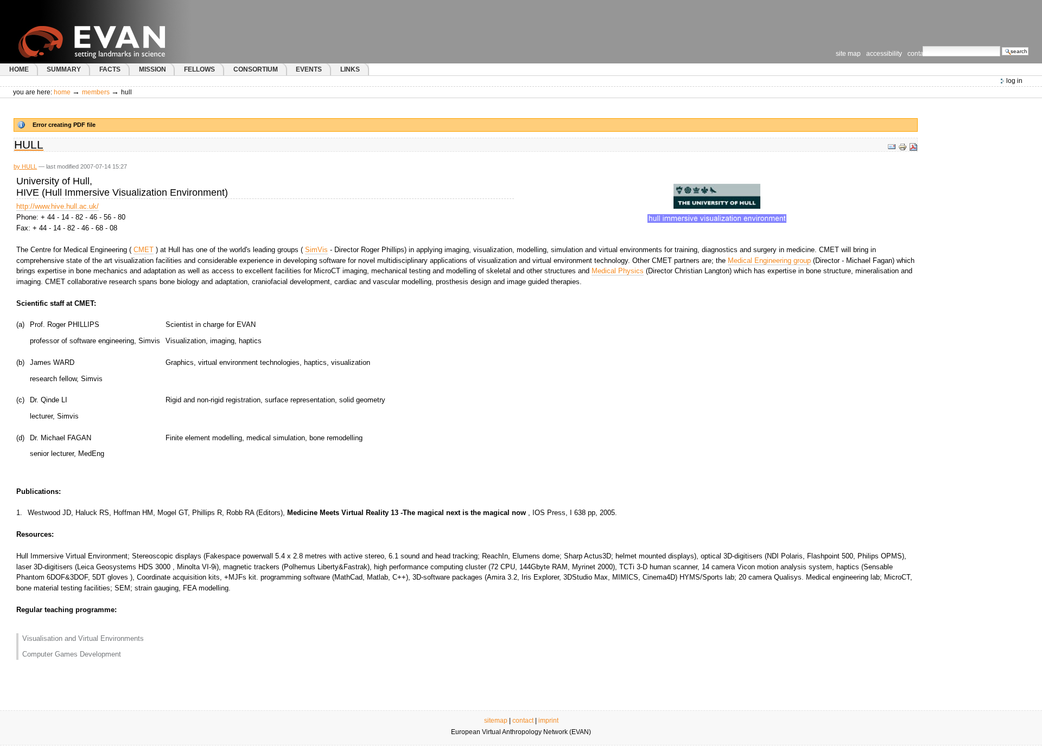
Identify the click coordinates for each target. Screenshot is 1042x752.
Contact (918, 53)
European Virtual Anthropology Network (113, 31)
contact (522, 720)
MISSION (152, 69)
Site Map (848, 53)
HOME (19, 69)
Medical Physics (618, 271)
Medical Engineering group (769, 260)
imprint (548, 720)
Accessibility (884, 53)
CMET (144, 250)
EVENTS (309, 69)
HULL (29, 166)
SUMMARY (64, 69)
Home (62, 92)
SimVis (316, 250)
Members (96, 92)
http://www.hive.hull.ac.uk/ (57, 206)
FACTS (109, 69)
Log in (1014, 81)
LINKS (350, 69)
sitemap (495, 720)
